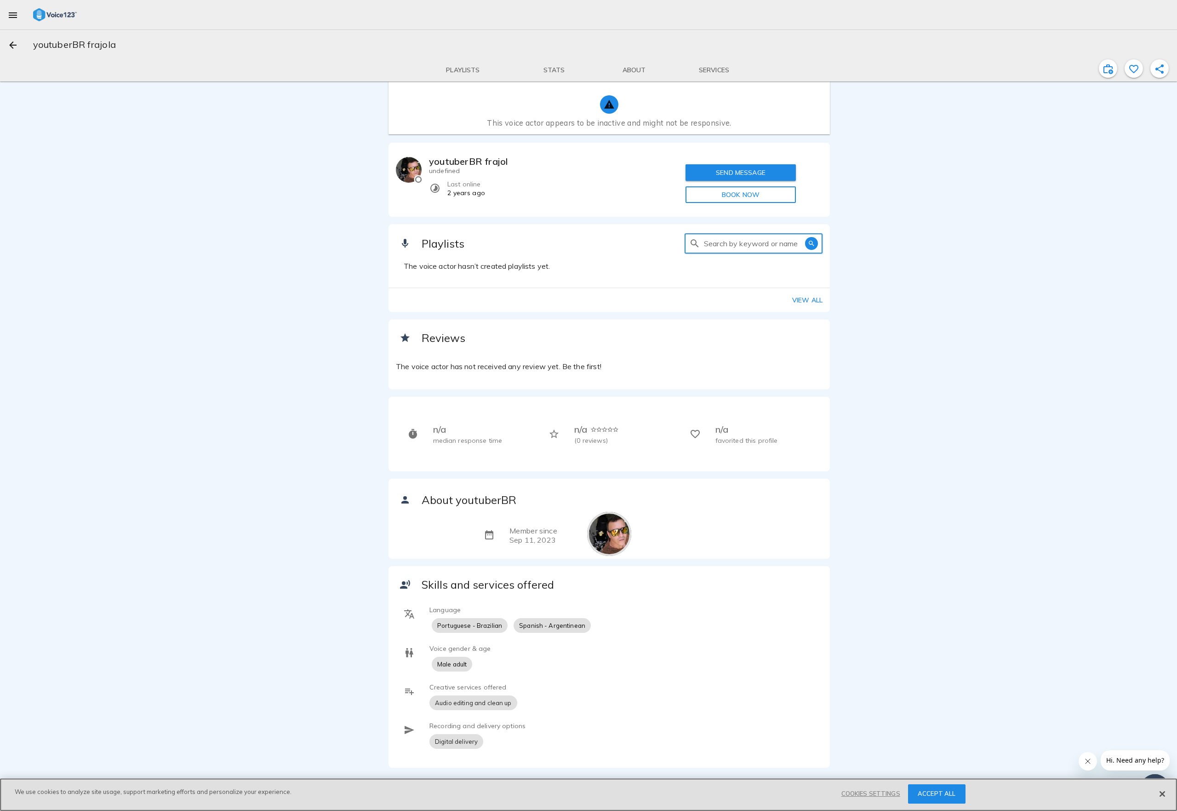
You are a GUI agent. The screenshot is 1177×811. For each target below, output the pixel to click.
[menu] (13, 15)
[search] (695, 243)
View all (807, 300)
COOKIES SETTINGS (870, 793)
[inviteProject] (1108, 68)
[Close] (1162, 794)
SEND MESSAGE (741, 172)
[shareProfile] (1159, 68)
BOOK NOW (741, 195)
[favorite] (1134, 68)
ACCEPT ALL (936, 793)
